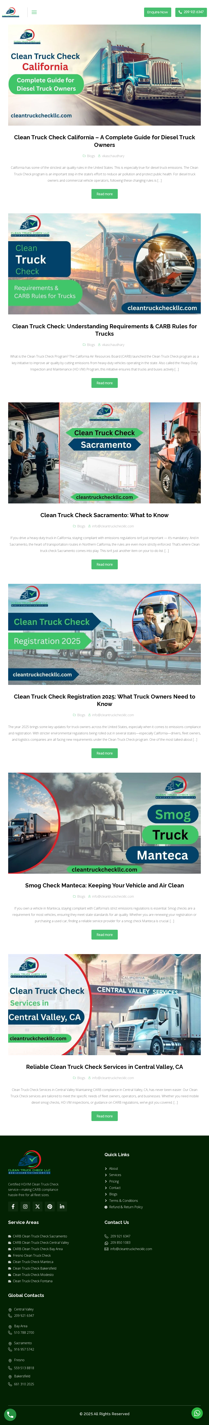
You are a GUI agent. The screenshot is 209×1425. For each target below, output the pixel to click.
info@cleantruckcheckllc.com (113, 526)
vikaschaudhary (113, 156)
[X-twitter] (37, 1206)
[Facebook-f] (13, 1206)
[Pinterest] (50, 1206)
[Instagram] (25, 1206)
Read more (105, 194)
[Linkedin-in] (62, 1206)
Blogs (91, 156)
